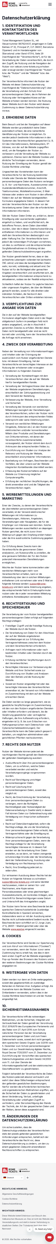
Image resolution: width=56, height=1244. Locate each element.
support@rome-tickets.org (15, 882)
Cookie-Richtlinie (9, 1199)
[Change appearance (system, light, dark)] (28, 1178)
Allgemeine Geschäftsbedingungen (18, 1194)
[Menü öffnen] (50, 4)
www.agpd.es (17, 929)
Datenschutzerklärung (12, 1204)
